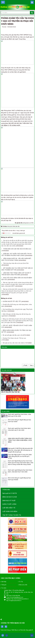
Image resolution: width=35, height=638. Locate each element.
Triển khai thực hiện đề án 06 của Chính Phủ (16, 263)
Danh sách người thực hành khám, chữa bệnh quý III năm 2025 (19, 415)
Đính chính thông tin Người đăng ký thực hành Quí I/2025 (19, 420)
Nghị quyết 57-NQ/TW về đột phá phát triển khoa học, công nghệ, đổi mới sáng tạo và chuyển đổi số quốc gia (20, 450)
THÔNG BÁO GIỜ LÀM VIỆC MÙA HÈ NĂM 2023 (17, 249)
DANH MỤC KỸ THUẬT (9, 500)
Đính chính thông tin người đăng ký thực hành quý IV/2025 (19, 478)
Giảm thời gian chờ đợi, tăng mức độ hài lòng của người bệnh (16, 315)
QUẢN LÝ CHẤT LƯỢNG (9, 504)
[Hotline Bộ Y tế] (17, 402)
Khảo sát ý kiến (23, 585)
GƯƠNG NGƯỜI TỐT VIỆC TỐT (12, 301)
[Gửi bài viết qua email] (25, 29)
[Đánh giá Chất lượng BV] (17, 562)
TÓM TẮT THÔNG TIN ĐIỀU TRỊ (11, 515)
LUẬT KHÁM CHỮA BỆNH (9, 511)
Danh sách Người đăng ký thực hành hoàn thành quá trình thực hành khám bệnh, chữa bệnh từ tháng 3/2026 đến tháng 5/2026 (20, 462)
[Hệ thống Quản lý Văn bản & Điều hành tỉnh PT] (17, 554)
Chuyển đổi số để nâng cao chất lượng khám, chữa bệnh (16, 305)
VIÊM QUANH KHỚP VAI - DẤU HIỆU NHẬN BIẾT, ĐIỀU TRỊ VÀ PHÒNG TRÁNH (16, 259)
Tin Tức (21, 581)
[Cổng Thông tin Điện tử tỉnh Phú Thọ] (17, 537)
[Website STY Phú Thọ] (17, 529)
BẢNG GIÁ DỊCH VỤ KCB (9, 497)
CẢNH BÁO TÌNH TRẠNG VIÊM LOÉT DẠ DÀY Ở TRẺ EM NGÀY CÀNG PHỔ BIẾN (16, 274)
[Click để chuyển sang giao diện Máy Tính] (6, 635)
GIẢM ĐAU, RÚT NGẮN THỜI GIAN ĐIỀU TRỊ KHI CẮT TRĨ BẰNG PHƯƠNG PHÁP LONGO (16, 254)
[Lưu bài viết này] (32, 29)
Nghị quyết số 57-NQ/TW (9, 493)
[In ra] (28, 29)
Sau (31, 365)
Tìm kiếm (3, 588)
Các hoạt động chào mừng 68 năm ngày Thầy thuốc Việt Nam (16, 310)
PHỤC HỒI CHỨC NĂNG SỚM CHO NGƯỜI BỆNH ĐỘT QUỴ (16, 278)
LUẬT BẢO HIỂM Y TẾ (8, 508)
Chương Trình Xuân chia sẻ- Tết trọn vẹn (14, 338)
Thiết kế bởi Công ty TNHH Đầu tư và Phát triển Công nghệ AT (16, 630)
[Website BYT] (17, 521)
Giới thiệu (3, 581)
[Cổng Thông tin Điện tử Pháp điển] (17, 569)
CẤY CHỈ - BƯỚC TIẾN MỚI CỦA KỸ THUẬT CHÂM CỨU (16, 326)
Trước (25, 365)
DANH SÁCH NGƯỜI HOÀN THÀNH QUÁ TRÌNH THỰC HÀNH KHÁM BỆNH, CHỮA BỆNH (20, 440)
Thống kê (3, 585)
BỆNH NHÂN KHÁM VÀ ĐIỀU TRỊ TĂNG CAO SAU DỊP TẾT (16, 331)
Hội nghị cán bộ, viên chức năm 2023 (13, 343)
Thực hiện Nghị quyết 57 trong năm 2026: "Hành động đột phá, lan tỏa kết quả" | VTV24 (20, 456)
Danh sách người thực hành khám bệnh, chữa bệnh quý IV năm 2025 (19, 429)
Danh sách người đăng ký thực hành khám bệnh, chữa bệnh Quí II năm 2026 (20, 471)
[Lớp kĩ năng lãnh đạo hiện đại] (17, 381)
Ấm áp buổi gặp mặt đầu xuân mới (12, 335)
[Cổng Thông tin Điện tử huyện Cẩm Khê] (17, 545)
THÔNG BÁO (6, 489)
